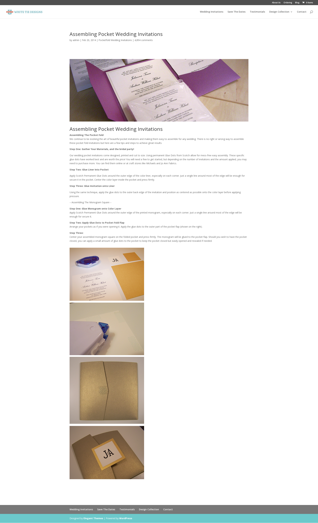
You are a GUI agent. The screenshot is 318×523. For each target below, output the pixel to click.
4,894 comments (143, 40)
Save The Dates (236, 12)
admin (76, 40)
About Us (276, 3)
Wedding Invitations (211, 12)
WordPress (125, 518)
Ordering (288, 3)
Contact (301, 12)
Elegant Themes (93, 518)
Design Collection (279, 12)
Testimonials (257, 12)
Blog (297, 3)
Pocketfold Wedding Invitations (115, 40)
